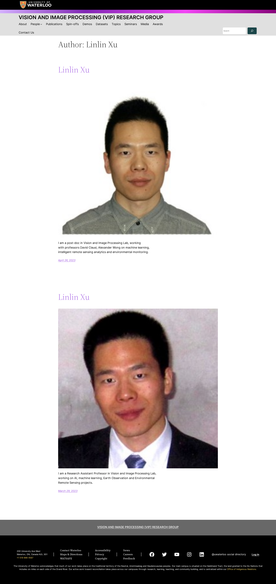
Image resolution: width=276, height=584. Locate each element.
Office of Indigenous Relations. (242, 569)
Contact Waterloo (70, 550)
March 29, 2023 (67, 490)
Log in (255, 554)
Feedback (129, 558)
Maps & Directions (71, 554)
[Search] (252, 30)
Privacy (99, 554)
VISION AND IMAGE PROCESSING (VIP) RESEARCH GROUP (91, 17)
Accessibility (103, 550)
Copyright (101, 558)
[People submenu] (41, 24)
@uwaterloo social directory (229, 554)
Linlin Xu (74, 69)
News (126, 550)
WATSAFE (66, 558)
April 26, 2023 (66, 260)
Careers (128, 554)
